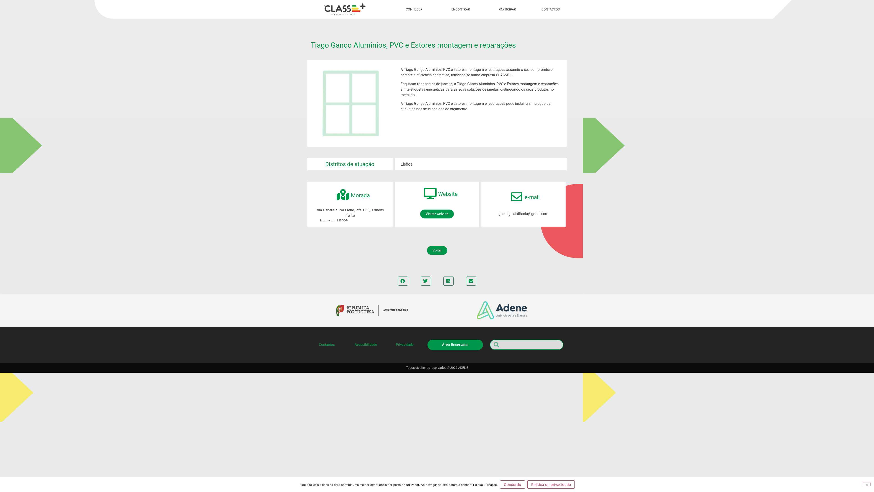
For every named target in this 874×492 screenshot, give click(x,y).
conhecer (414, 9)
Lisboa (407, 164)
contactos (550, 9)
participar (507, 9)
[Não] (867, 484)
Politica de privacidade (551, 484)
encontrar (460, 9)
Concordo (512, 484)
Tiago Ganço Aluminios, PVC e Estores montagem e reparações (413, 45)
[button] (437, 250)
